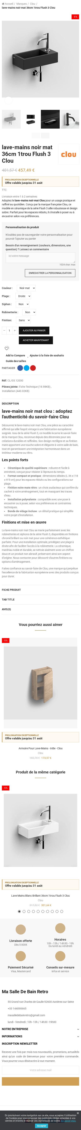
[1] (40, 1081)
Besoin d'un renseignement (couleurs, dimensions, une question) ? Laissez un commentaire (38, 247)
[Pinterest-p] (40, 1091)
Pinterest (33, 368)
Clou (40, 753)
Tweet (26, 368)
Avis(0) (6, 609)
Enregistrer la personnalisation (50, 273)
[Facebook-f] (32, 1091)
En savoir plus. (68, 1121)
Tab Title (8, 599)
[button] (5, 59)
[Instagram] (48, 1091)
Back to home (71, 6)
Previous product (67, 6)
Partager (20, 368)
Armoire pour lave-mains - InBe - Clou (41, 748)
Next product (76, 6)
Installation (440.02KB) (15, 391)
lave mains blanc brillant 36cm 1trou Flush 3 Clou (40, 895)
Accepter (41, 1126)
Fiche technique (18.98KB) (35, 386)
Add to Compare (15, 355)
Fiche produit (11, 589)
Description (10, 403)
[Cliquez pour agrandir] (8, 100)
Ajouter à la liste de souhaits (47, 355)
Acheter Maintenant (36, 340)
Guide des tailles (16, 361)
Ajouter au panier (34, 330)
